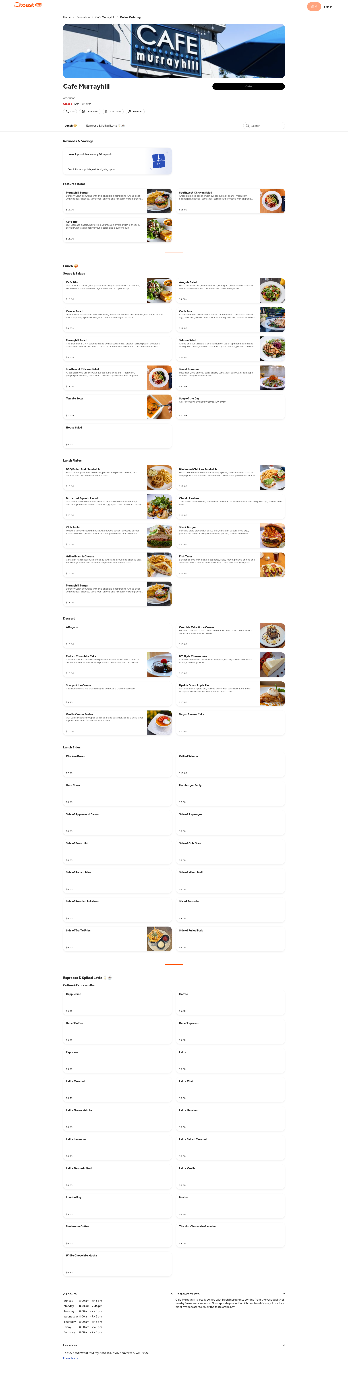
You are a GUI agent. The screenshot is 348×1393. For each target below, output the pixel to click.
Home (67, 17)
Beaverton (83, 17)
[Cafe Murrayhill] (28, 4)
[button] (74, 125)
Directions (70, 1358)
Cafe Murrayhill (104, 17)
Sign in (328, 6)
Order (248, 86)
